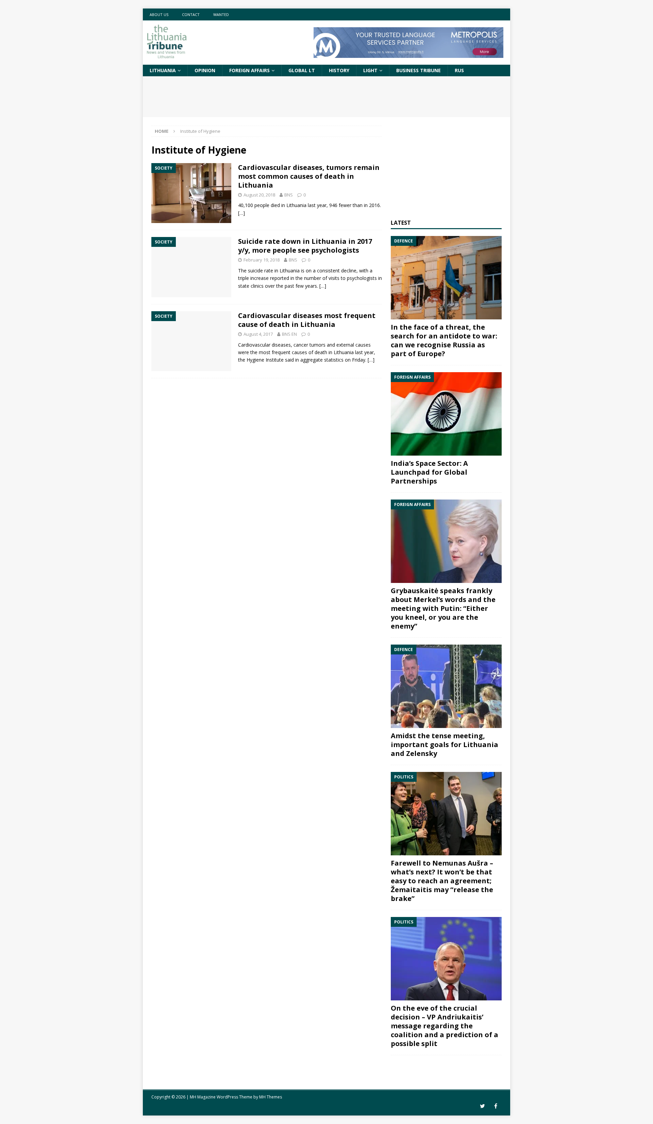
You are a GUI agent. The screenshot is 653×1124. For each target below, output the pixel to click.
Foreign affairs (249, 70)
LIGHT (370, 70)
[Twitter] (482, 1106)
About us (159, 14)
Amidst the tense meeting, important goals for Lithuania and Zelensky (444, 744)
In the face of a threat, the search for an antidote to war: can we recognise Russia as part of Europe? (444, 340)
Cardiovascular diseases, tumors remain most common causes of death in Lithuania (309, 176)
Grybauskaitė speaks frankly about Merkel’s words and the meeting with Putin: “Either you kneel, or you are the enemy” (443, 608)
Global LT (301, 70)
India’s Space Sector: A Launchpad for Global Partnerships (429, 472)
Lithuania (163, 70)
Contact (191, 14)
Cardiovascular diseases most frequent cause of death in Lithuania (306, 320)
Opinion (205, 70)
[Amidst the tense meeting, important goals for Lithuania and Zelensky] (446, 686)
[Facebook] (496, 1106)
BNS (288, 195)
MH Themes (270, 1097)
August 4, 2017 (258, 334)
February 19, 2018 (262, 260)
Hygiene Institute (265, 360)
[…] (241, 213)
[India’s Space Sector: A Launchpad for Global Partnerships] (446, 414)
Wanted (221, 14)
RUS (459, 70)
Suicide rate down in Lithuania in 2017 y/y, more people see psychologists (305, 246)
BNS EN (289, 334)
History (339, 70)
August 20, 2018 (259, 195)
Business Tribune (418, 70)
